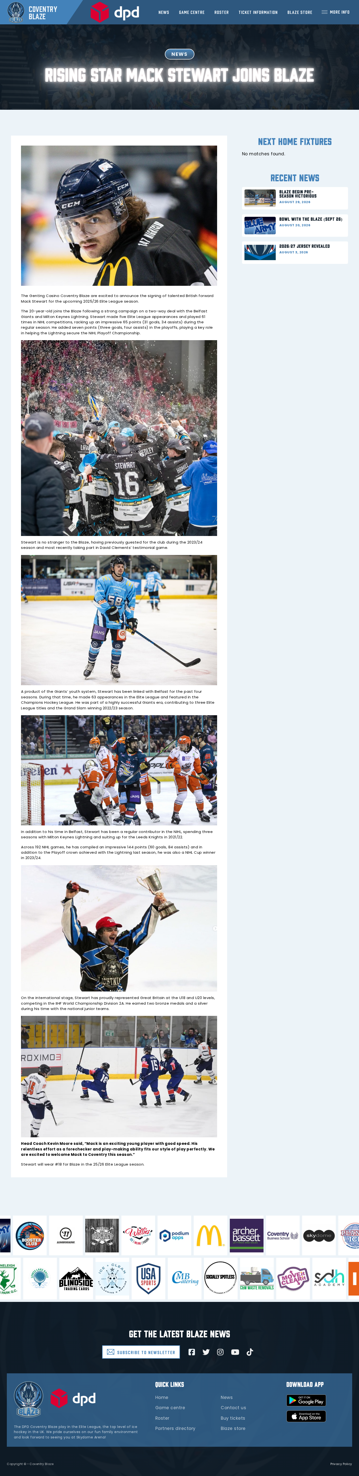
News (163, 11)
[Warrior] (102, 1235)
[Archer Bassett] (283, 1235)
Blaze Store (299, 11)
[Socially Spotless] (184, 1278)
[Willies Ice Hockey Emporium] (174, 1235)
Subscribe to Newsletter (146, 1352)
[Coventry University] (319, 1235)
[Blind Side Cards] (40, 1278)
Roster (221, 11)
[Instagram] (220, 1352)
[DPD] (114, 12)
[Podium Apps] (211, 1235)
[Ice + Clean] (76, 1279)
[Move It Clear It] (257, 1279)
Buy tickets (233, 1418)
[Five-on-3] (138, 1235)
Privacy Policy (341, 1464)
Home (162, 1397)
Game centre (192, 11)
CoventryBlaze (43, 12)
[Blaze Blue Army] (30, 1235)
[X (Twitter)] (206, 1352)
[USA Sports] (112, 1279)
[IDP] (329, 1279)
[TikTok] (250, 1352)
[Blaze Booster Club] (66, 1235)
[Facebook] (192, 1352)
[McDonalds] (247, 1235)
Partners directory (175, 1428)
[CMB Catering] (148, 1279)
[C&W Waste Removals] (220, 1278)
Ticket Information (258, 11)
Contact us (233, 1408)
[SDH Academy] (293, 1279)
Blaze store (233, 1428)
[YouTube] (235, 1352)
